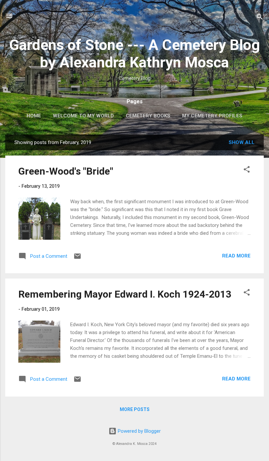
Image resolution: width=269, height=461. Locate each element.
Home (34, 116)
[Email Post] (77, 258)
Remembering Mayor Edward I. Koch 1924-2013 (124, 294)
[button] (247, 170)
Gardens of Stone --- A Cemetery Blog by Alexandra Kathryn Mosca (134, 53)
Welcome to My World (83, 116)
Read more (236, 256)
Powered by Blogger (138, 431)
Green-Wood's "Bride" (65, 171)
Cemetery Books (148, 116)
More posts (135, 409)
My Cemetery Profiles (212, 116)
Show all (242, 142)
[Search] (260, 18)
